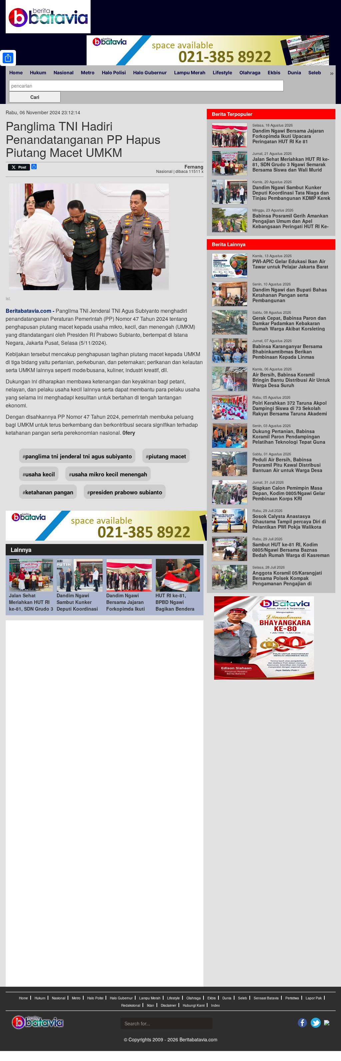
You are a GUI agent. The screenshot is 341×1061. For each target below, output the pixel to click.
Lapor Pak (314, 998)
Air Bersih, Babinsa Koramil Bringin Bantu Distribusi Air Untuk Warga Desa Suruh (291, 379)
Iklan (150, 1005)
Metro (88, 72)
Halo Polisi (114, 72)
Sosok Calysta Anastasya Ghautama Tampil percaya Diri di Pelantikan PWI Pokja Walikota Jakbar (289, 524)
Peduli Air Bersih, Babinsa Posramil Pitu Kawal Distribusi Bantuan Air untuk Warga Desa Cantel (287, 467)
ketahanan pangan (49, 492)
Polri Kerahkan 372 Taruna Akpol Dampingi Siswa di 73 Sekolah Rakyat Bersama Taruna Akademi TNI (289, 410)
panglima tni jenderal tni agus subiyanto (78, 456)
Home (16, 72)
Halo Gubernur (150, 72)
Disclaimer (168, 1005)
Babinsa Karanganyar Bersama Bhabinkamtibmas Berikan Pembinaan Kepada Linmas (287, 351)
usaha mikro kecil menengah (109, 474)
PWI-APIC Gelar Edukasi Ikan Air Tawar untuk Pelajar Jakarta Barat (290, 264)
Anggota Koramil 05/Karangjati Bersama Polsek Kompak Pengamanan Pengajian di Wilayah (287, 580)
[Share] (8, 58)
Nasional (64, 72)
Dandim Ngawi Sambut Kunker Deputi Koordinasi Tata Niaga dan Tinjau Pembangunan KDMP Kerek (291, 192)
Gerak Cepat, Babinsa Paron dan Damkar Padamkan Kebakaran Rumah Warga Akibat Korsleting (289, 323)
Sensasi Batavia (266, 998)
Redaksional (130, 1005)
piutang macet (167, 456)
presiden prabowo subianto (126, 492)
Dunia (294, 72)
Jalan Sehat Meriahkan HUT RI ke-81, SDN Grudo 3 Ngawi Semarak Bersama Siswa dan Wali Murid (290, 164)
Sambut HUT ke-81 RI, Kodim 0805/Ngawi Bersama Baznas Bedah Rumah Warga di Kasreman (291, 549)
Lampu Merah (189, 72)
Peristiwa (292, 998)
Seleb (314, 72)
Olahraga (249, 72)
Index (215, 1005)
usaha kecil (40, 474)
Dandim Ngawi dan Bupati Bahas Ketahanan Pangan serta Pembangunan (289, 294)
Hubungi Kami (193, 1005)
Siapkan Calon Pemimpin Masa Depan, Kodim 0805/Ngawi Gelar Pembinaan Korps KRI (288, 493)
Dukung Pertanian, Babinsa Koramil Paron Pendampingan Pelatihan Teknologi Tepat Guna (288, 436)
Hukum (38, 72)
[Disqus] (104, 713)
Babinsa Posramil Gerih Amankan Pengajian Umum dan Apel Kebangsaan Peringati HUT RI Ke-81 (290, 223)
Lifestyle (222, 72)
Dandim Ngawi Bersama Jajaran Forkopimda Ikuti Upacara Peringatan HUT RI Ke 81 (128, 608)
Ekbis (274, 72)
